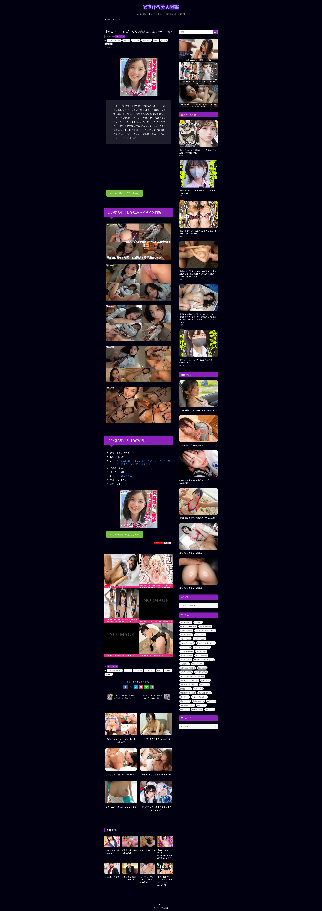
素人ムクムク (120, 36)
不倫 (184, 664)
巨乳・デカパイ (189, 680)
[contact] (162, 904)
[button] (125, 687)
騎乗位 (197, 709)
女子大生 (186, 672)
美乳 (185, 701)
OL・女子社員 (188, 626)
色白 (211, 701)
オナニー (186, 635)
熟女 (198, 688)
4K (198, 622)
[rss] (159, 904)
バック (201, 651)
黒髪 (209, 709)
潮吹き (185, 688)
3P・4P (186, 622)
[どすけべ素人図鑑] (161, 7)
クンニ (185, 639)
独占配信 (108, 44)
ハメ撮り (186, 651)
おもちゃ (205, 626)
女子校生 (164, 40)
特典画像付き (187, 693)
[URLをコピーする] (152, 687)
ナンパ (185, 647)
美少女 (198, 701)
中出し (156, 40)
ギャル (200, 635)
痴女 (184, 697)
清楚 (204, 684)
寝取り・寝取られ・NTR (192, 676)
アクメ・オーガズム (114, 40)
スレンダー (135, 40)
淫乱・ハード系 (188, 684)
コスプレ (126, 40)
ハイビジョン (146, 40)
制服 (202, 668)
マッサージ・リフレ (204, 659)
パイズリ (186, 655)
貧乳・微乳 (187, 705)
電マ (201, 705)
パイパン (201, 655)
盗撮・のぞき (199, 697)
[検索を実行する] (215, 32)
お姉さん (186, 630)
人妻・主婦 (187, 668)
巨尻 (205, 680)
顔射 (184, 709)
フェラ (185, 659)
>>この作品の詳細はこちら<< (125, 193)
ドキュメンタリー (206, 643)
